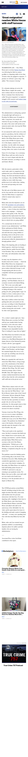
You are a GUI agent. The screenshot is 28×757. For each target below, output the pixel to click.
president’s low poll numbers (16, 205)
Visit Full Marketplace (21, 551)
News (4, 13)
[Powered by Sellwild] (24, 643)
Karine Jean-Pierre (20, 70)
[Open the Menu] (2, 2)
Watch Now (23, 2)
